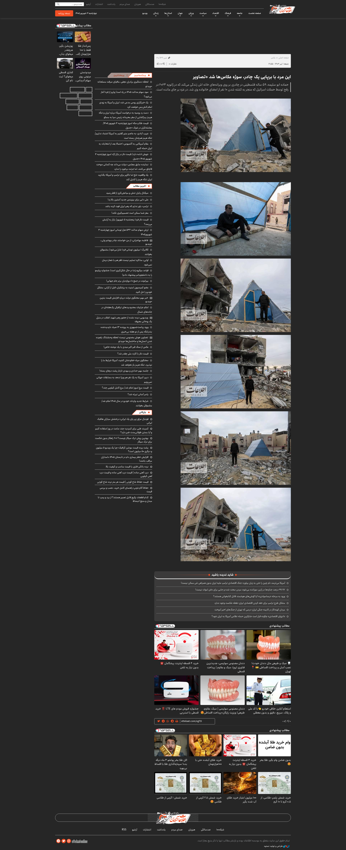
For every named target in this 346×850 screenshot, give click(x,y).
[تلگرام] (58, 841)
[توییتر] (63, 841)
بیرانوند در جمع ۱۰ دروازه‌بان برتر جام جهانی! (127, 281)
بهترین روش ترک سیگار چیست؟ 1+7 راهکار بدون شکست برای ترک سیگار (123, 440)
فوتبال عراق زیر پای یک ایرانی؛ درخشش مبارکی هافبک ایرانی (124, 421)
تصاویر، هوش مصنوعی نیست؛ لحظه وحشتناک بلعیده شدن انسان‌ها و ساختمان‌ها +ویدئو (124, 339)
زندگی (156, 13)
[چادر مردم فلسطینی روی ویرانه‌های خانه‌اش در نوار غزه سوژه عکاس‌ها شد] (236, 135)
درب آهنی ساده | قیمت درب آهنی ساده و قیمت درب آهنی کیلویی (125, 474)
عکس (273, 57)
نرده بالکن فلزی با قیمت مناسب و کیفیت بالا (127, 467)
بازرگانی (142, 412)
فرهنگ (228, 13)
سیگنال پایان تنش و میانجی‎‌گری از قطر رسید (127, 193)
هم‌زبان (137, 4)
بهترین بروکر (85, 107)
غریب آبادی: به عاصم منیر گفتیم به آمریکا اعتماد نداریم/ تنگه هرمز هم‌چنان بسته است (123, 136)
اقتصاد (215, 13)
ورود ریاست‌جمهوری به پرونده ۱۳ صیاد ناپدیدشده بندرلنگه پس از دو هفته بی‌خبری (126, 329)
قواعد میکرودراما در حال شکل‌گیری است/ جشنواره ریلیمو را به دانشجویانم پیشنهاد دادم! (123, 272)
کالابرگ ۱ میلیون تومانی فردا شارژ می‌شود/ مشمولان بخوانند (126, 252)
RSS (124, 830)
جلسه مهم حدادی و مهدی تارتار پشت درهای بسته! (123, 371)
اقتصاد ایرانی (72, 101)
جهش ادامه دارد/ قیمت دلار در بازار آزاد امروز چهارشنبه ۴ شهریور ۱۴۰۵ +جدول (123, 156)
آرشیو (88, 4)
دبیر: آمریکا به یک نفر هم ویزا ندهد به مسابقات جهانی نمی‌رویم (124, 379)
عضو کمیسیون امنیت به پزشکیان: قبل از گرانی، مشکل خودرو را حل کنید (124, 290)
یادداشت (111, 4)
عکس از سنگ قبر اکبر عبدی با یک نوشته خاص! (126, 347)
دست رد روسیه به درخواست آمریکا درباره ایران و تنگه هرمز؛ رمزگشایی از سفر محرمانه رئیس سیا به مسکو (125, 115)
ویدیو (144, 13)
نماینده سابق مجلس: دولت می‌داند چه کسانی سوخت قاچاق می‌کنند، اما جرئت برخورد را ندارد (124, 167)
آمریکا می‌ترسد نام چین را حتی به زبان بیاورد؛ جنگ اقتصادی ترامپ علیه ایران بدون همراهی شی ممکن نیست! (233, 583)
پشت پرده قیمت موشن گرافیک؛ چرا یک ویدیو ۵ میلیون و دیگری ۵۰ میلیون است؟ (124, 449)
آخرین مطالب (139, 186)
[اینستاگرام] (69, 841)
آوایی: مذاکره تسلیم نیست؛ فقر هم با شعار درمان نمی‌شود (127, 262)
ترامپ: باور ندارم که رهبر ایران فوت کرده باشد (126, 206)
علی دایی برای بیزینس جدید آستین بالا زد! (128, 200)
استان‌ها (168, 13)
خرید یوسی (86, 101)
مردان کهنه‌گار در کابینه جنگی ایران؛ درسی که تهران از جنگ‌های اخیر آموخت (249, 610)
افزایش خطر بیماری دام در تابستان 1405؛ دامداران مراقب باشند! (126, 459)
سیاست (203, 13)
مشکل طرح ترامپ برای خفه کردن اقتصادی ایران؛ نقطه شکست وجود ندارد (249, 603)
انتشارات (99, 4)
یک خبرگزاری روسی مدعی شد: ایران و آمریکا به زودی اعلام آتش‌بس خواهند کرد (125, 105)
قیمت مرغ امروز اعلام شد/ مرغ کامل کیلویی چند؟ (125, 388)
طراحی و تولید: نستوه (273, 846)
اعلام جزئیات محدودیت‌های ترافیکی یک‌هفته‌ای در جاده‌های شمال (126, 309)
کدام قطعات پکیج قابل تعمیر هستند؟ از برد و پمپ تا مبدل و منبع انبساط (125, 499)
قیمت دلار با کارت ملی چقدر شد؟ (132, 354)
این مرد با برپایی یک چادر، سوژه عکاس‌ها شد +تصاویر (242, 77)
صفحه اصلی (283, 57)
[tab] (142, 75)
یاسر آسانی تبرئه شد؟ (138, 394)
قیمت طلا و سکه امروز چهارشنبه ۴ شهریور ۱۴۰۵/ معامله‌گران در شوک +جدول (127, 125)
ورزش (191, 13)
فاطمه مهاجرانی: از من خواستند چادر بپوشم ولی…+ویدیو (126, 242)
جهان (180, 13)
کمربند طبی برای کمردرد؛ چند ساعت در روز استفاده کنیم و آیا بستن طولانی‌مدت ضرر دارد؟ (123, 430)
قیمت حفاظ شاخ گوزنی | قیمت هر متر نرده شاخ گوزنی (122, 482)
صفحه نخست (254, 13)
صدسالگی (149, 4)
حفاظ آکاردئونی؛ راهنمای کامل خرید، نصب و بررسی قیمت (126, 489)
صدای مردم (125, 4)
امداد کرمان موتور (68, 95)
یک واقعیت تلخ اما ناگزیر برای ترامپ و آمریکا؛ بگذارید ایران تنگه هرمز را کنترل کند (125, 177)
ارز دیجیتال (72, 107)
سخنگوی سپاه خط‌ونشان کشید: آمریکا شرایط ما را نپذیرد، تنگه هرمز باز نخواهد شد (126, 362)
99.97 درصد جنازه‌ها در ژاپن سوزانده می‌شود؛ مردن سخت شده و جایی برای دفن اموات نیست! (240, 590)
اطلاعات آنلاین (281, 9)
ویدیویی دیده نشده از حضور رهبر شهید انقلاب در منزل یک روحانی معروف (124, 319)
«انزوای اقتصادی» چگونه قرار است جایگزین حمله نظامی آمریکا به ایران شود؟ (248, 616)
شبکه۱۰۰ (162, 4)
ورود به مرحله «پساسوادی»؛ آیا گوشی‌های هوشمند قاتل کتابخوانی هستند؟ (249, 596)
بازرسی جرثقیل (77, 89)
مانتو (89, 89)
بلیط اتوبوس (85, 113)
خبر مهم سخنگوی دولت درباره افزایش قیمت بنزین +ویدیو (126, 299)
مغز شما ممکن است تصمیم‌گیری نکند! (130, 213)
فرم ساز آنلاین (85, 95)
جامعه (240, 13)
